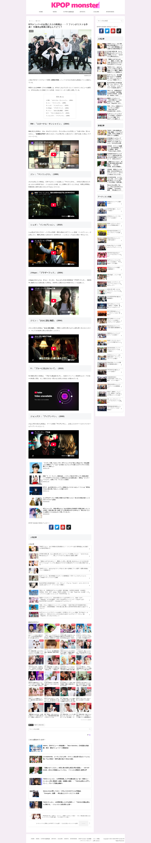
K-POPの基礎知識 (45, 838)
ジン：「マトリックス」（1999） (57, 103)
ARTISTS (53, 838)
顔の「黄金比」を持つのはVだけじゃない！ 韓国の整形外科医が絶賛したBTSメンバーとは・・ (51, 716)
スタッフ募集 (96, 838)
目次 (57, 97)
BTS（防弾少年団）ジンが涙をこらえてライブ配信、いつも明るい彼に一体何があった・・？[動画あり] (52, 668)
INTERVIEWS (73, 838)
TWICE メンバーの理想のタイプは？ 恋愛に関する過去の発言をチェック (35, 700)
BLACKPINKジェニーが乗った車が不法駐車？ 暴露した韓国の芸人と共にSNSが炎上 (67, 684)
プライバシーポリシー (85, 840)
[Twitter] (57, 527)
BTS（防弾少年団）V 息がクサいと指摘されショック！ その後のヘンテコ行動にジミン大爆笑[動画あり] (83, 716)
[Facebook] (51, 527)
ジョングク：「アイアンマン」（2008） (59, 115)
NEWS (31, 724)
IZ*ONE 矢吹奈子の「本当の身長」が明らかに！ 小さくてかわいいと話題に (51, 684)
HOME (32, 838)
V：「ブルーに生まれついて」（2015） (59, 113)
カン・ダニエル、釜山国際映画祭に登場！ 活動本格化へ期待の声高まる (52, 652)
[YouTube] (62, 527)
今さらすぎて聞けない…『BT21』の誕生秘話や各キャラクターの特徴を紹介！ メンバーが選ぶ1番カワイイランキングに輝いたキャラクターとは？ (83, 669)
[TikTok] (68, 527)
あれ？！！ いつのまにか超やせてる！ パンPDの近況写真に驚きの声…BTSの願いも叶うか (35, 637)
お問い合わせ (96, 840)
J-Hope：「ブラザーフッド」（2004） (59, 108)
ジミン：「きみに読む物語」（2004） (58, 110)
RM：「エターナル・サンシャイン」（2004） (61, 100)
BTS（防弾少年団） (40, 724)
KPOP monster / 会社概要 (85, 838)
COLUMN (60, 838)
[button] (89, 729)
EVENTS (66, 838)
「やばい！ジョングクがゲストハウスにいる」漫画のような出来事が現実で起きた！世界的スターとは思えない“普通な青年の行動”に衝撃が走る (52, 638)
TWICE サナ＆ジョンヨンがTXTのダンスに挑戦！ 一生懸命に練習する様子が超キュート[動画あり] (67, 652)
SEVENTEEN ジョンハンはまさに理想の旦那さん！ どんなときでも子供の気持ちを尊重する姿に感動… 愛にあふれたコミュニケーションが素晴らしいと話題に (67, 669)
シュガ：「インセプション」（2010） (58, 105)
